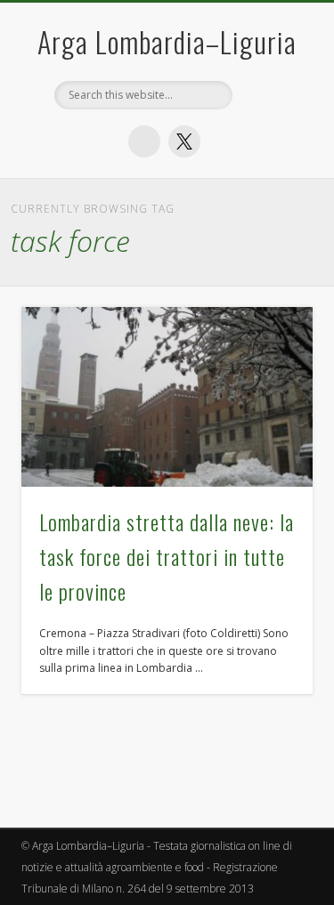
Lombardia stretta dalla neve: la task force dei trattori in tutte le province (166, 556)
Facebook (144, 141)
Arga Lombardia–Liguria (167, 41)
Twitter (184, 141)
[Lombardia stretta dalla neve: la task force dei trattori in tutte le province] (167, 397)
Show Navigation (270, 337)
